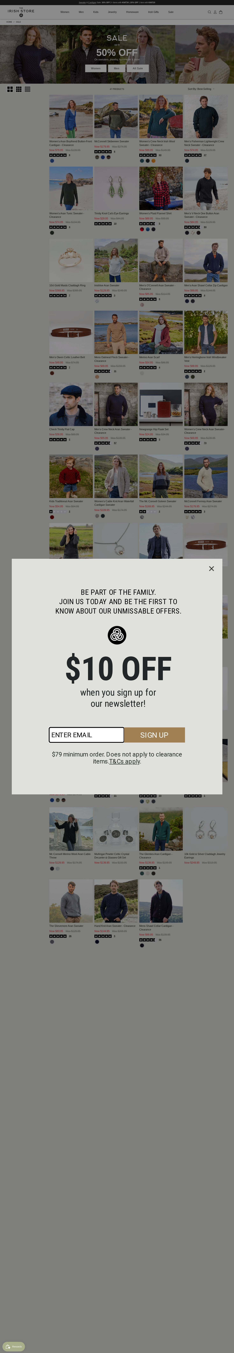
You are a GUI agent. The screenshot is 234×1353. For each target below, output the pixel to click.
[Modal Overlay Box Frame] (117, 676)
